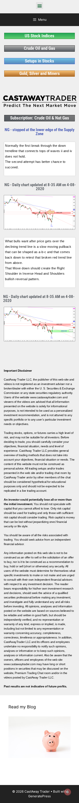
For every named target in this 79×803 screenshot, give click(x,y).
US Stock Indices (39, 35)
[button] (39, 5)
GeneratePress (39, 796)
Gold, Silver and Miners (39, 73)
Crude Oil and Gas (39, 48)
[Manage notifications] (67, 792)
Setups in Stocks (39, 61)
